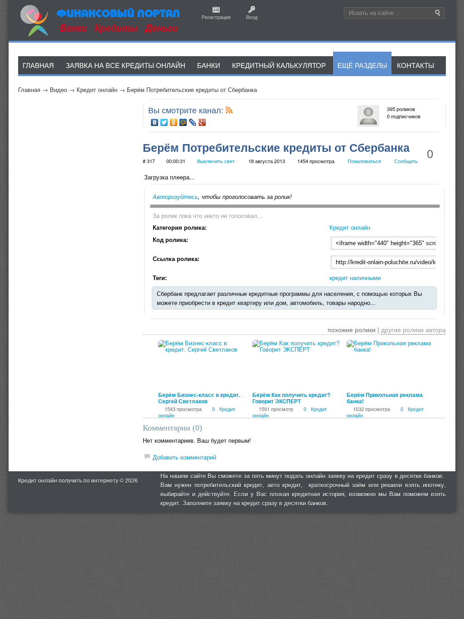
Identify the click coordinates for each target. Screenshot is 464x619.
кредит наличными (355, 277)
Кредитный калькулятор (279, 65)
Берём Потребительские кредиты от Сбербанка (192, 89)
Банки (208, 65)
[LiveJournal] (193, 122)
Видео (58, 89)
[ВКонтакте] (155, 122)
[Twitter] (164, 122)
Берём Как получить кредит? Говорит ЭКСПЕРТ (291, 398)
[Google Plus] (202, 122)
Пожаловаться (364, 160)
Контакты (415, 65)
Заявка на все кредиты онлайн (125, 65)
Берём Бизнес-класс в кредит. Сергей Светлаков (199, 398)
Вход (251, 16)
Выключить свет (216, 160)
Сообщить (406, 160)
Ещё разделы (362, 65)
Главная (29, 89)
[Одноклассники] (174, 122)
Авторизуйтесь (175, 196)
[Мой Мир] (183, 122)
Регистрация (216, 16)
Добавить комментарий (184, 457)
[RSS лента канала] (229, 111)
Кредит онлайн (97, 89)
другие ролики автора (413, 329)
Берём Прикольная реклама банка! (385, 398)
